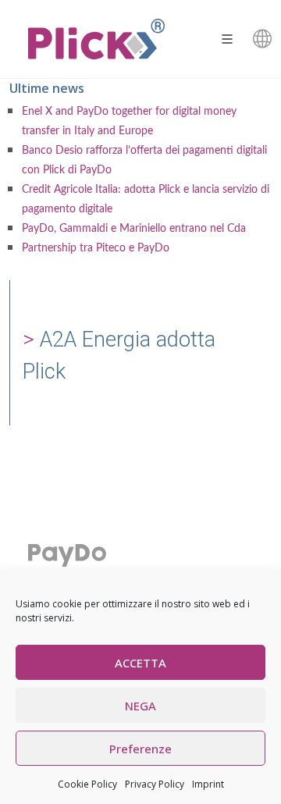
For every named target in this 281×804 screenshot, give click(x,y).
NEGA (140, 705)
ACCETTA (140, 663)
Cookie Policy (87, 784)
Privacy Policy (154, 784)
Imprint (208, 784)
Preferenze (140, 748)
